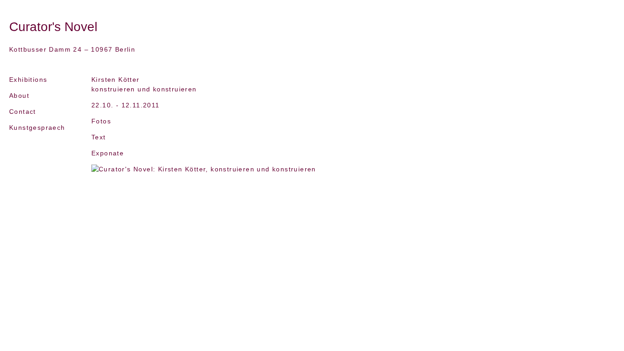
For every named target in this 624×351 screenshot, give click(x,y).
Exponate (107, 153)
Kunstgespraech (37, 127)
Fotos (101, 121)
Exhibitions (28, 79)
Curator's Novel (53, 27)
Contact (22, 111)
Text (98, 137)
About (19, 95)
